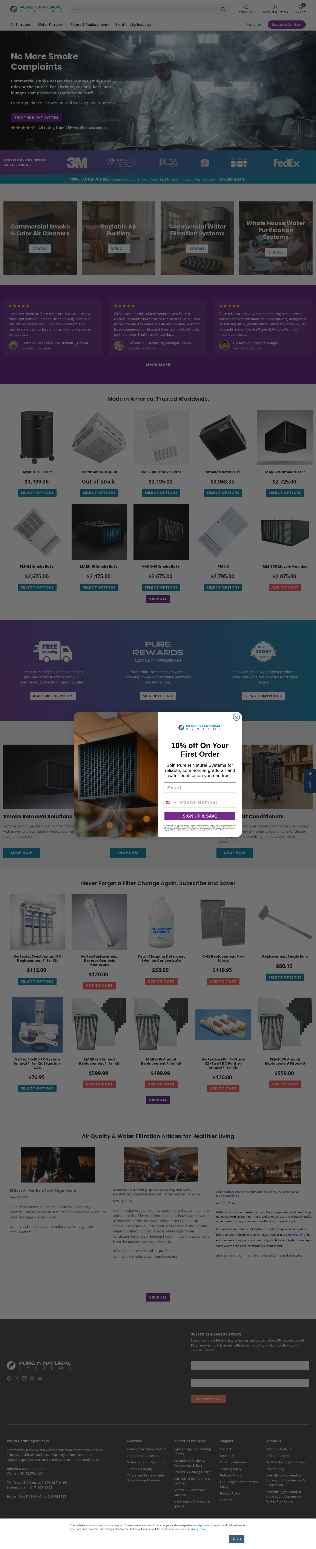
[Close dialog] (236, 717)
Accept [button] (237, 1539)
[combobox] (171, 802)
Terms (223, 830)
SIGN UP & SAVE (200, 816)
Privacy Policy (198, 1529)
